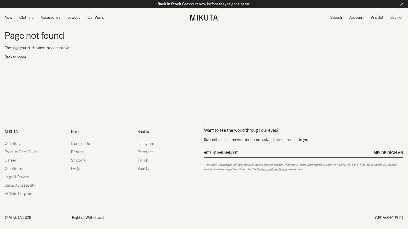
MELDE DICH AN (388, 153)
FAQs (75, 168)
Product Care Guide (21, 152)
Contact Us (80, 143)
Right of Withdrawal (88, 217)
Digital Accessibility (20, 185)
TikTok (143, 160)
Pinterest (145, 152)
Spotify (144, 168)
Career (10, 160)
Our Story (13, 143)
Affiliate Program (18, 193)
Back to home (15, 57)
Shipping (78, 160)
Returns (78, 152)
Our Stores (14, 168)
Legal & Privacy (17, 177)
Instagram (146, 143)
